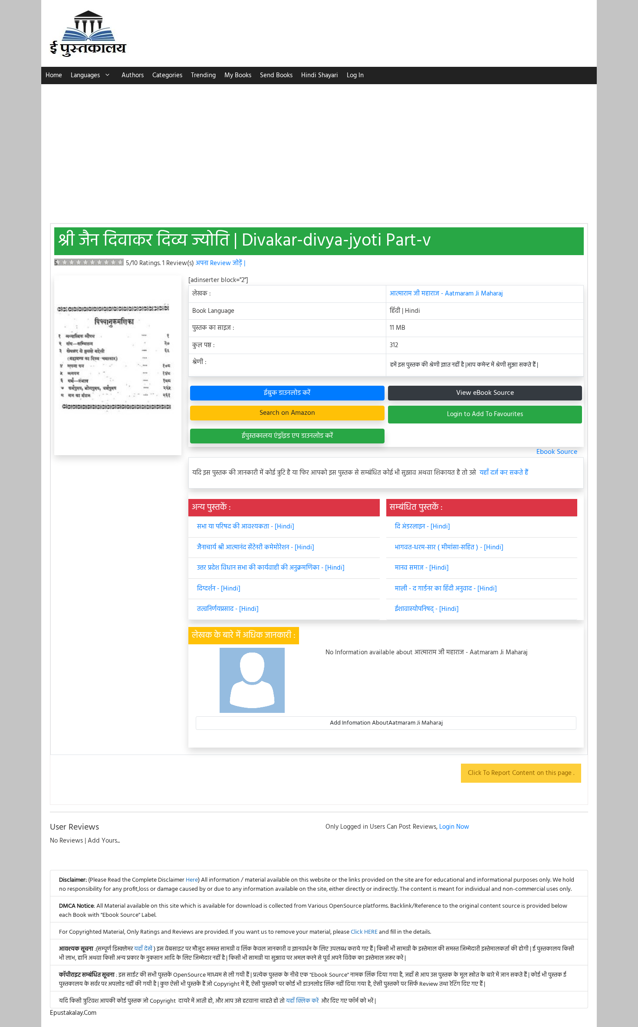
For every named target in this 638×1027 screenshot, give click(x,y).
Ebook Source (556, 452)
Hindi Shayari (319, 75)
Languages (85, 75)
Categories (167, 75)
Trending (203, 75)
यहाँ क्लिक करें (302, 1001)
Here (192, 880)
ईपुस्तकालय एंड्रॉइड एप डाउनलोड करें (287, 436)
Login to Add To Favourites (485, 414)
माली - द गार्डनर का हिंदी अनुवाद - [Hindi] (446, 589)
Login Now (454, 827)
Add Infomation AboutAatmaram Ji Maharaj (386, 723)
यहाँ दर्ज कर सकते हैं (504, 473)
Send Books (276, 75)
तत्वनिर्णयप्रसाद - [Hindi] (228, 609)
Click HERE (364, 932)
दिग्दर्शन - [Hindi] (218, 589)
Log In (355, 75)
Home (54, 75)
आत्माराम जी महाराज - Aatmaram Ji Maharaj (446, 294)
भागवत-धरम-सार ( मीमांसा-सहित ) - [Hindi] (449, 547)
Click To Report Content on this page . (521, 773)
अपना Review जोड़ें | (220, 263)
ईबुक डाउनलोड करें (287, 393)
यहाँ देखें (144, 949)
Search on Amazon (287, 413)
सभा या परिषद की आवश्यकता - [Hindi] (245, 527)
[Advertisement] (319, 149)
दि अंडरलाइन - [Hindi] (422, 527)
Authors (133, 75)
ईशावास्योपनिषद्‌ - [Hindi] (427, 609)
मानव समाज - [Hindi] (422, 568)
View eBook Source (485, 393)
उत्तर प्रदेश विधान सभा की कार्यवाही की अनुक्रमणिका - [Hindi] (271, 568)
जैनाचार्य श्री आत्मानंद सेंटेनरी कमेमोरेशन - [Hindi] (255, 547)
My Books (237, 75)
